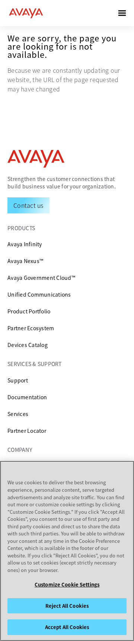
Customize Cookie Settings (67, 584)
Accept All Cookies (67, 627)
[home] (26, 13)
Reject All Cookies (67, 605)
